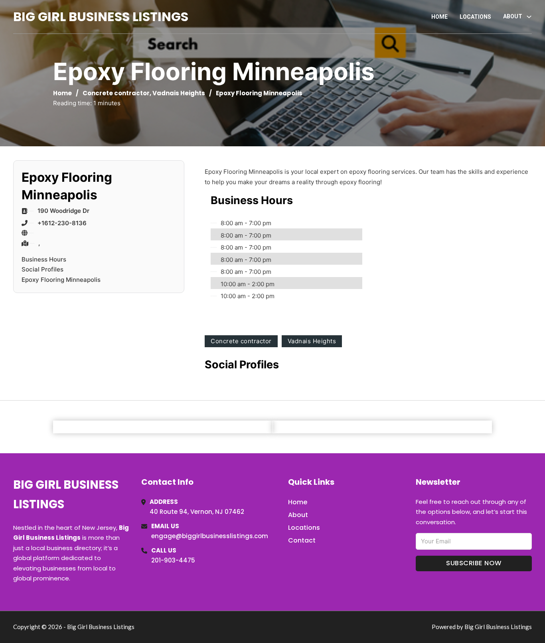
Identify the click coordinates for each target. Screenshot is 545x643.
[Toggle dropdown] (529, 17)
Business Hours (44, 259)
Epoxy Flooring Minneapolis (61, 279)
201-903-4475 (173, 560)
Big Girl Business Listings (100, 17)
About (298, 514)
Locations (475, 17)
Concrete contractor (116, 93)
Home (439, 17)
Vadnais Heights (178, 93)
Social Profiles (42, 269)
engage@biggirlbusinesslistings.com (209, 536)
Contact (302, 540)
